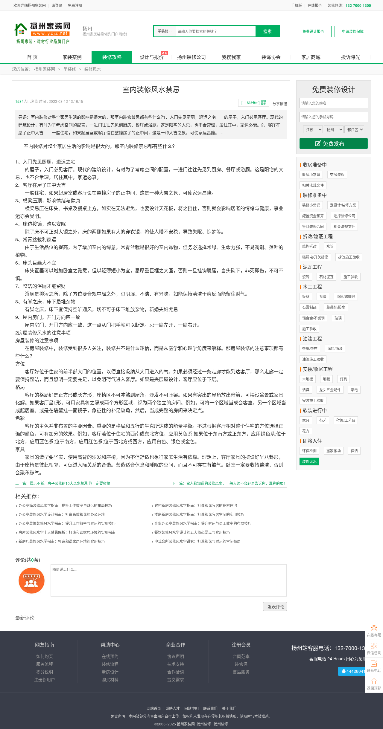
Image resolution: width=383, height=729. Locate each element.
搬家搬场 (333, 450)
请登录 (56, 5)
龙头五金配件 (330, 389)
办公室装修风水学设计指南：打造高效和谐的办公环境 (62, 514)
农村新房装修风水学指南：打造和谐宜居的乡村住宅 (195, 505)
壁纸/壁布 (309, 348)
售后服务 (241, 672)
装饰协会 (271, 57)
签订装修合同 (313, 226)
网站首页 (154, 708)
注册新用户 (44, 679)
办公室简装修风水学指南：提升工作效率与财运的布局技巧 (65, 505)
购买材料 (110, 679)
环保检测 (309, 450)
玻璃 (338, 317)
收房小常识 (311, 174)
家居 (62, 146)
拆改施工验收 (349, 256)
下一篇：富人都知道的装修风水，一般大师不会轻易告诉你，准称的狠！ (229, 483)
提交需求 (175, 679)
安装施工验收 (313, 400)
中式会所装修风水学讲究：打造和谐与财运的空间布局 (197, 541)
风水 (42, 332)
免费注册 (75, 5)
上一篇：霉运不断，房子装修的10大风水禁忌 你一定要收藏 (62, 483)
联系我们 (210, 708)
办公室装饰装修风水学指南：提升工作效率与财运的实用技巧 (67, 523)
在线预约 (110, 656)
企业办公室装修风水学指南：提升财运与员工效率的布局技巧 (202, 523)
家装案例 (72, 57)
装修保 (241, 664)
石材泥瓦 (326, 276)
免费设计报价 (313, 31)
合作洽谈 (175, 672)
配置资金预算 (313, 215)
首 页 (32, 57)
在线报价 (315, 5)
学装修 (163, 30)
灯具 (343, 378)
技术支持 (175, 664)
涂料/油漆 (335, 348)
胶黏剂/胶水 (335, 307)
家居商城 (310, 57)
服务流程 (44, 664)
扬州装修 (204, 723)
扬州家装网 (44, 69)
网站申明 (191, 708)
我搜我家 (231, 57)
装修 (38, 146)
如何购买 (44, 656)
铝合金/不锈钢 (313, 317)
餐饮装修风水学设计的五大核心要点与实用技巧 (192, 532)
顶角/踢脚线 (345, 296)
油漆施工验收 (313, 359)
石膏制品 (309, 307)
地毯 (326, 378)
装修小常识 (311, 204)
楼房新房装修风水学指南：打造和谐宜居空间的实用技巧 (199, 514)
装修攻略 (111, 57)
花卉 (305, 430)
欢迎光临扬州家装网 (29, 5)
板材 (305, 296)
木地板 (307, 378)
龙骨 (322, 296)
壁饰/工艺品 (345, 420)
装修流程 (110, 664)
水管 (330, 246)
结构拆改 (309, 246)
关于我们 (229, 708)
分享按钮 (280, 103)
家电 (354, 389)
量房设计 (110, 672)
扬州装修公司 (191, 57)
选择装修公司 (344, 215)
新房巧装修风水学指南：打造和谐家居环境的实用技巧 (62, 541)
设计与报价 (152, 57)
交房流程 (337, 174)
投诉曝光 (350, 57)
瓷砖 (305, 276)
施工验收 (351, 276)
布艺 (322, 420)
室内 (28, 146)
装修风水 (92, 69)
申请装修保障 (353, 31)
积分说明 (44, 672)
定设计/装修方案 (343, 204)
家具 (278, 394)
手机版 (296, 5)
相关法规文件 (313, 185)
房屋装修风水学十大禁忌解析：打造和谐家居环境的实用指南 (67, 532)
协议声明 (175, 656)
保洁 (354, 450)
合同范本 (241, 656)
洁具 (305, 389)
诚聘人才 (172, 708)
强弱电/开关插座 (315, 256)
